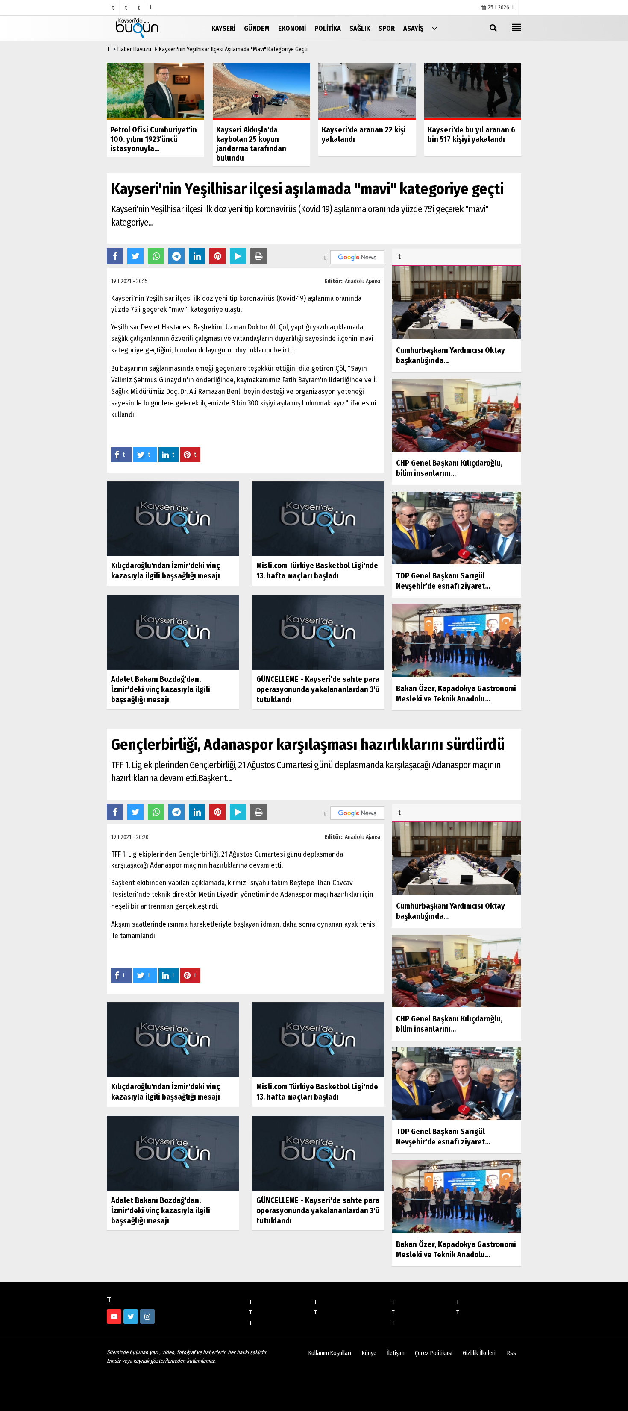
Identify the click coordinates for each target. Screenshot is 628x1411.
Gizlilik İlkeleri (479, 1353)
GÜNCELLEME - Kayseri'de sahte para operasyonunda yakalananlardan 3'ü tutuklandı (317, 689)
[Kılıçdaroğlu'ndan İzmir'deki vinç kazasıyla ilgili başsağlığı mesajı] (173, 518)
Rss (511, 1353)
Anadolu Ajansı (362, 281)
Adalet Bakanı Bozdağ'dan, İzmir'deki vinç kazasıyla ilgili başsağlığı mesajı (160, 689)
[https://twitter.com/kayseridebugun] (130, 1316)
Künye (369, 1353)
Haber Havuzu (134, 49)
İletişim (396, 1353)
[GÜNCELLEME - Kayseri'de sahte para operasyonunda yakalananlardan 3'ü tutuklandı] (318, 632)
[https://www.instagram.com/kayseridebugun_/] (147, 1316)
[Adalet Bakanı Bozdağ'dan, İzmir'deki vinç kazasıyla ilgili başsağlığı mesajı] (173, 632)
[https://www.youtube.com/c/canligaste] (114, 1316)
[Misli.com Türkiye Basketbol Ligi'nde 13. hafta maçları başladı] (318, 518)
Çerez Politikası (433, 1353)
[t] (434, 28)
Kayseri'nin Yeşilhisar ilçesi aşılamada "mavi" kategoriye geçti (233, 49)
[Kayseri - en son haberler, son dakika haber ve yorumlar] (149, 28)
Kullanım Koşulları (329, 1353)
